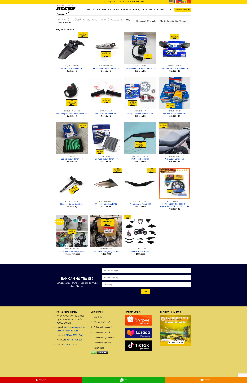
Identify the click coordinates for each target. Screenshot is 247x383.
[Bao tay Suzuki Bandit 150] (106, 93)
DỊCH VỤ (136, 10)
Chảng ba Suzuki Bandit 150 (71, 204)
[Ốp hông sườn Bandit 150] (140, 183)
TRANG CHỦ (90, 10)
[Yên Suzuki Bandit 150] (175, 138)
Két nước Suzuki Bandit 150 (106, 159)
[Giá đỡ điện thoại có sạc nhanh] (72, 231)
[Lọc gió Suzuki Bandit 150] (72, 138)
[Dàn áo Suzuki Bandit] (140, 231)
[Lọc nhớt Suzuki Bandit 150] (175, 93)
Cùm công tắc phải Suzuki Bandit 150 (71, 114)
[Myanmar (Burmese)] (184, 2)
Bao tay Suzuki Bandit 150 (106, 114)
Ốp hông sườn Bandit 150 (140, 204)
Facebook (207, 380)
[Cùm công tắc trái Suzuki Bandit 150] (140, 48)
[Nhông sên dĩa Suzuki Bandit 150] (140, 93)
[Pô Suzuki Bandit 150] (140, 138)
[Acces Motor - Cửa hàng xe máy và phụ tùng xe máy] (69, 9)
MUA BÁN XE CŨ (148, 10)
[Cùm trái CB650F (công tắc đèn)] (106, 231)
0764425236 (71, 335)
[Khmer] (180, 2)
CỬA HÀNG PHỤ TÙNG (85, 19)
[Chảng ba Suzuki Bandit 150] (72, 183)
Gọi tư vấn (42, 380)
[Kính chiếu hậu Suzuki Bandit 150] (175, 48)
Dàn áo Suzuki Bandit (140, 252)
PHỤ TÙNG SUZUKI (111, 19)
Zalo (80, 335)
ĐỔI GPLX (160, 10)
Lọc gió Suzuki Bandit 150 (72, 159)
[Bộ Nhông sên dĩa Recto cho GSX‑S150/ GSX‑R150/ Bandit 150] (175, 183)
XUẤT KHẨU (101, 10)
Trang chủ (62, 19)
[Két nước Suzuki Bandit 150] (106, 138)
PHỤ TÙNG (125, 10)
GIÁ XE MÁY (113, 10)
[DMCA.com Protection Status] (99, 352)
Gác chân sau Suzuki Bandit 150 (106, 68)
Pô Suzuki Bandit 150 (140, 159)
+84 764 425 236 (74, 340)
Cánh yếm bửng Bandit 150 (106, 204)
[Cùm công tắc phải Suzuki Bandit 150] (72, 93)
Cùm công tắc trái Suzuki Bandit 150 (140, 68)
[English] (171, 2)
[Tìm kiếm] (171, 9)
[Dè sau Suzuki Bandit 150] (72, 48)
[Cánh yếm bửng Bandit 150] (106, 183)
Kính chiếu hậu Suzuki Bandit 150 (174, 68)
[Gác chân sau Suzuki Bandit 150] (106, 48)
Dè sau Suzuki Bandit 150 (71, 68)
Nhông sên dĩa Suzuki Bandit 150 (140, 114)
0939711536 (71, 344)
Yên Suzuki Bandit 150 (174, 159)
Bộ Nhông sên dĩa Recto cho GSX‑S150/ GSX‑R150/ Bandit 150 (174, 205)
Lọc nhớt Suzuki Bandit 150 (174, 114)
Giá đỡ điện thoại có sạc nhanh (72, 252)
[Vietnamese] (189, 2)
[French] (176, 2)
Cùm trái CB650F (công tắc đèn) (106, 252)
